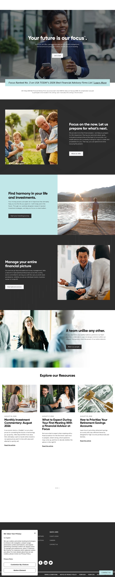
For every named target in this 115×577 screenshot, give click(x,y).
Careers (52, 540)
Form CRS (91, 574)
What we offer (76, 154)
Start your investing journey (20, 216)
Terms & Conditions (50, 574)
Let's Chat (57, 55)
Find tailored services (14, 287)
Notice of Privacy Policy (68, 574)
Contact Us (106, 572)
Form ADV (82, 574)
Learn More (100, 82)
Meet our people (73, 347)
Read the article (9, 445)
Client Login (54, 536)
